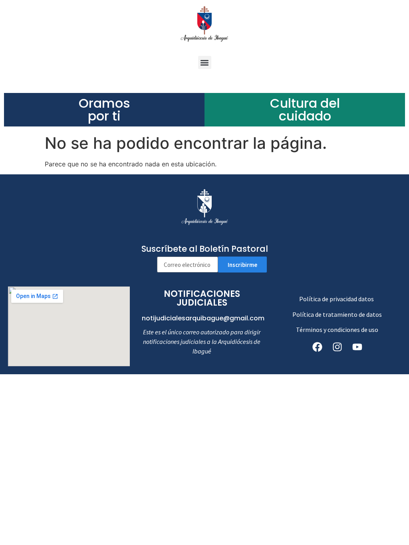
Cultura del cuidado (305, 109)
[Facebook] (317, 347)
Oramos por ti (104, 109)
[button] (204, 62)
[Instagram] (337, 347)
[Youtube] (357, 347)
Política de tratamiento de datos (337, 314)
